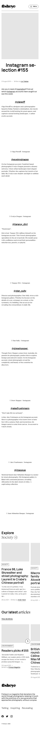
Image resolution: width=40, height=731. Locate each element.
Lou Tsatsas (24, 81)
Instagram (11, 91)
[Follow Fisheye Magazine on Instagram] (11, 716)
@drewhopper (20, 348)
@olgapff (20, 102)
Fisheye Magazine (14, 667)
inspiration (20, 89)
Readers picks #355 (14, 650)
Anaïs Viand (22, 600)
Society (5, 564)
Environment (7, 646)
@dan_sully (20, 291)
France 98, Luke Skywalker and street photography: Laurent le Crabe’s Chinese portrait (14, 576)
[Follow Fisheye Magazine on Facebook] (2, 716)
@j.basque (20, 470)
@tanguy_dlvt (20, 224)
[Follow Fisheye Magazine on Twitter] (7, 716)
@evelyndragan (20, 160)
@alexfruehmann (20, 408)
